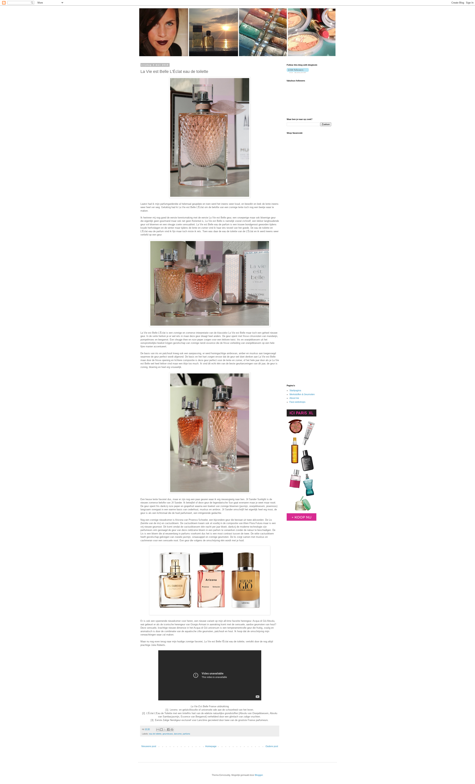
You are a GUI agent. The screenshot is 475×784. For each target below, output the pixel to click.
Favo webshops (297, 402)
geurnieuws (168, 734)
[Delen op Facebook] (168, 729)
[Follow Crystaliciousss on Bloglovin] (298, 72)
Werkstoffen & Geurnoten (302, 394)
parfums (186, 734)
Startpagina (295, 390)
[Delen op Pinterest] (172, 729)
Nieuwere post (148, 746)
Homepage (211, 746)
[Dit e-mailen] (158, 729)
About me (294, 398)
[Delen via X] (165, 729)
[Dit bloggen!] (161, 729)
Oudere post (272, 746)
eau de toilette (155, 734)
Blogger (259, 775)
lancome (178, 734)
